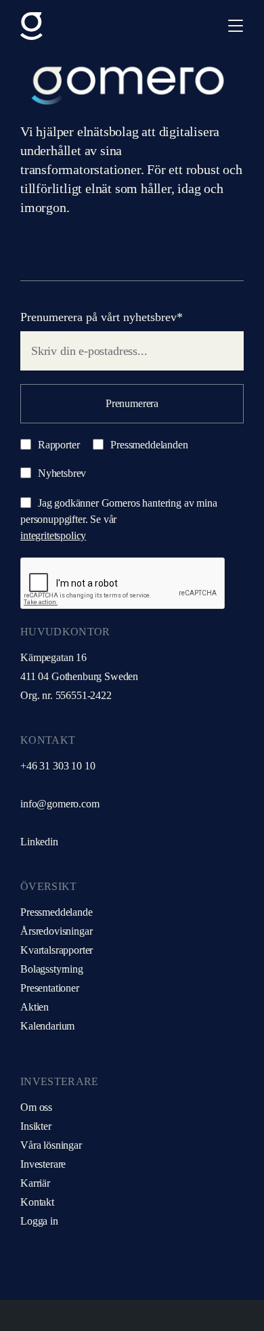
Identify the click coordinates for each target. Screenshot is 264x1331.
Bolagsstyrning (51, 969)
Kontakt (37, 1202)
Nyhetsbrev (60, 473)
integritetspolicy (53, 535)
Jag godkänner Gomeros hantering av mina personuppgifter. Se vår (118, 519)
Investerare (43, 1164)
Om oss (36, 1107)
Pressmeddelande (56, 912)
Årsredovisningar (56, 931)
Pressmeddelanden (148, 444)
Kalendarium (47, 1026)
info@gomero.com (60, 803)
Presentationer (49, 988)
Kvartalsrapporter (56, 950)
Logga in (39, 1221)
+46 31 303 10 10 (57, 766)
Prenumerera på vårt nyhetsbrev (101, 317)
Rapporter (57, 444)
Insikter (35, 1126)
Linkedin (39, 841)
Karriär (35, 1183)
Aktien (34, 1007)
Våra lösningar (51, 1145)
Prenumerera (132, 403)
